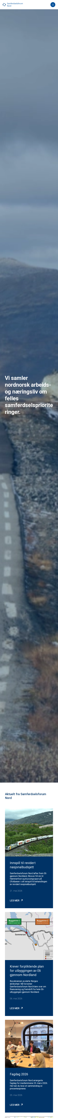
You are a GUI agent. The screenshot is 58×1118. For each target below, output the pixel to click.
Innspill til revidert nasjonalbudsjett (22, 865)
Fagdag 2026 (19, 1074)
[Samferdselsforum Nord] (13, 4)
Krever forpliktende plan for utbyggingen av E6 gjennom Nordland (27, 971)
